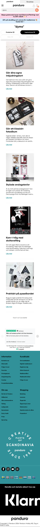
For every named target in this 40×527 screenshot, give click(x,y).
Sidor (9, 37)
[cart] (37, 6)
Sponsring (4, 420)
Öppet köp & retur (25, 403)
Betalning (22, 394)
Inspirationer (29, 32)
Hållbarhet (4, 397)
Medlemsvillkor (24, 373)
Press (3, 416)
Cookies (3, 380)
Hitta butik (4, 364)
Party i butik (4, 413)
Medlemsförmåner (25, 376)
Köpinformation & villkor (27, 410)
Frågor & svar (5, 367)
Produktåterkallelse (7, 383)
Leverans (22, 397)
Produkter (9, 32)
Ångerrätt (23, 400)
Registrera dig (24, 367)
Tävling (3, 403)
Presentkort (23, 413)
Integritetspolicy (6, 376)
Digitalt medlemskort (26, 364)
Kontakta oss (5, 360)
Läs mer (9, 89)
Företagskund (5, 373)
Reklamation (23, 407)
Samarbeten (5, 410)
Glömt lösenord (24, 370)
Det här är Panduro (7, 394)
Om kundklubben (25, 360)
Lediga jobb (4, 407)
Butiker (29, 37)
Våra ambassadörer (7, 400)
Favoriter (4, 370)
